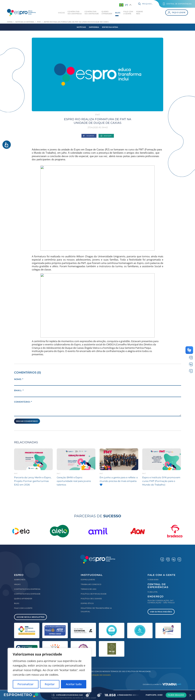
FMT (39, 22)
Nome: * (18, 379)
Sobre (139, 12)
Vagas (61, 13)
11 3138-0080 (153, 579)
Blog (118, 13)
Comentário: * (23, 402)
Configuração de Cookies (98, 675)
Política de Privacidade (93, 594)
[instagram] (191, 357)
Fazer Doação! (176, 695)
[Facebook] (89, 136)
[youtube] (191, 370)
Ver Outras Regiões (161, 612)
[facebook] (162, 559)
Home (9, 22)
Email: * (19, 390)
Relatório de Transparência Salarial (96, 610)
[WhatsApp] (106, 136)
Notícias (81, 27)
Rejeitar (50, 684)
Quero (106, 12)
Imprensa (94, 27)
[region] (49, 670)
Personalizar (26, 684)
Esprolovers (88, 579)
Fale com (128, 12)
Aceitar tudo (74, 684)
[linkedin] (191, 364)
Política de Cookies (91, 599)
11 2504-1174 (152, 592)
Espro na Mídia (110, 27)
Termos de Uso (89, 589)
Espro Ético (87, 603)
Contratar (75, 12)
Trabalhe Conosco (91, 584)
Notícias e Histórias (24, 22)
